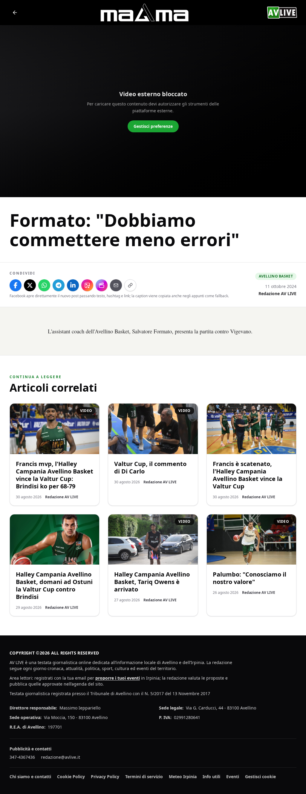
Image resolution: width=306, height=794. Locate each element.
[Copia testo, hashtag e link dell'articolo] (130, 285)
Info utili (211, 776)
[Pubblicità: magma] (144, 13)
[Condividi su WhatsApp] (44, 285)
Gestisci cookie (260, 776)
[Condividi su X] (30, 285)
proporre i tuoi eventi (117, 678)
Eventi (232, 776)
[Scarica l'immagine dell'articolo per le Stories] (87, 285)
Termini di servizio (144, 776)
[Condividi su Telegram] (59, 285)
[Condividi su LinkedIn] (73, 285)
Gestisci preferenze (153, 126)
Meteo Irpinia (183, 776)
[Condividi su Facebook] (16, 285)
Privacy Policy (105, 776)
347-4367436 (22, 757)
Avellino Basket (276, 276)
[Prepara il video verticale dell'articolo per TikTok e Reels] (102, 285)
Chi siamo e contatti (30, 776)
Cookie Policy (71, 776)
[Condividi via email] (116, 285)
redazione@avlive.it (60, 757)
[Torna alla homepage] (15, 12)
